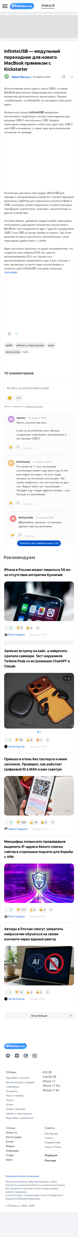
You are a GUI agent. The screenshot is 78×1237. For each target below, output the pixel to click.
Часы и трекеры (15, 1095)
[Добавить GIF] (19, 398)
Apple (9, 345)
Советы (50, 1128)
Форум (10, 1146)
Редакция (51, 1155)
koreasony (23, 461)
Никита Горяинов (17, 829)
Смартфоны (13, 1086)
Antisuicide (25, 517)
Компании (12, 1150)
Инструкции (51, 1133)
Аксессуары (13, 352)
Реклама (50, 1160)
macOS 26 (49, 1076)
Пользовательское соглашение (22, 1176)
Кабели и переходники (19, 1113)
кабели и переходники (30, 345)
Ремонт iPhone (53, 1147)
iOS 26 (47, 1072)
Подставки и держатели (19, 1118)
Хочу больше (39, 1015)
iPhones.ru (14, 1205)
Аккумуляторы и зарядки (20, 1082)
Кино (9, 1160)
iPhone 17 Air (51, 1090)
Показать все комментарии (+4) (39, 543)
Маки (51, 345)
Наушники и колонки (17, 1077)
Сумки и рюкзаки (15, 1109)
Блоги (9, 1141)
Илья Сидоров (16, 634)
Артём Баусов (16, 746)
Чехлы (9, 1100)
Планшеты (12, 1091)
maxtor (20, 418)
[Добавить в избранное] (63, 76)
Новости (11, 1132)
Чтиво (10, 1155)
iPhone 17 (49, 1081)
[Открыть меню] (5, 6)
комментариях (34, 406)
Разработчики (52, 1142)
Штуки (9, 1104)
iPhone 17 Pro (51, 1086)
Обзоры (11, 1072)
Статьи (10, 1128)
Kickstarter (11, 272)
